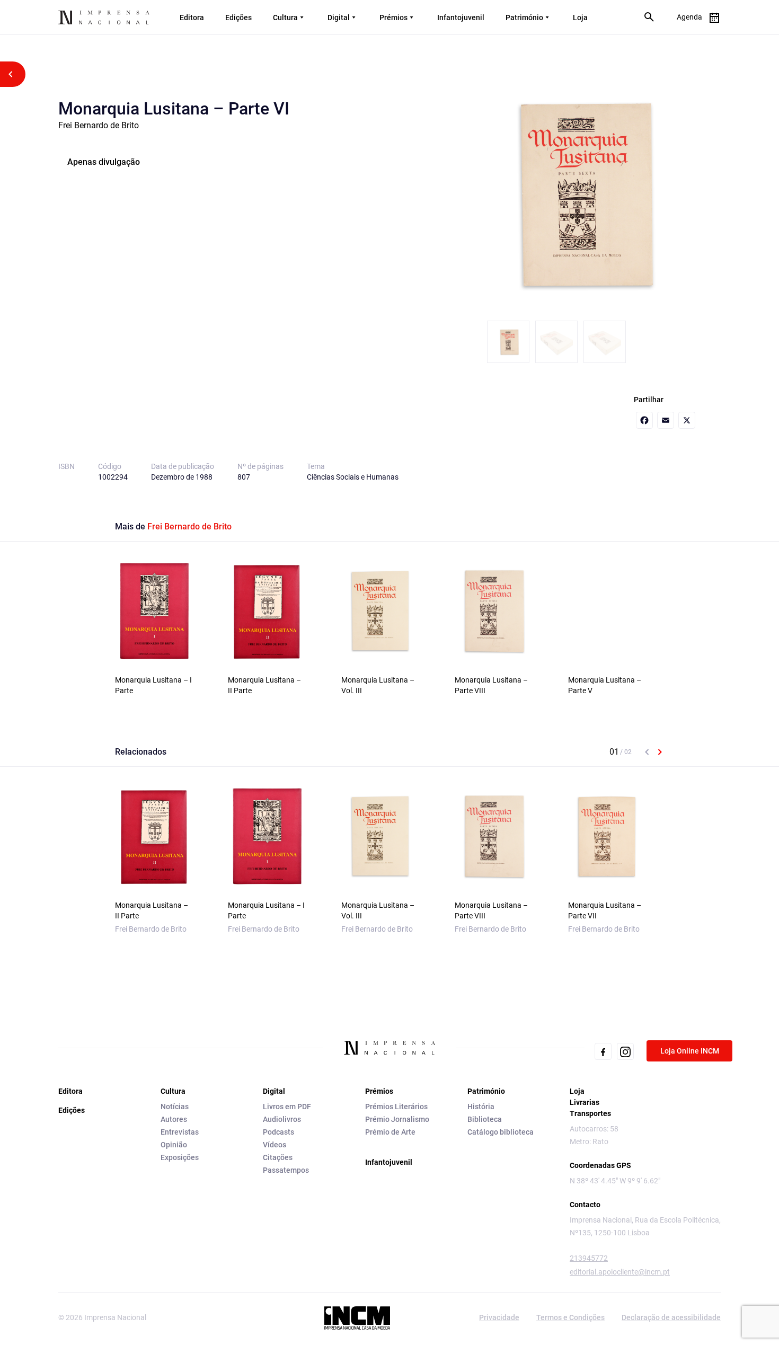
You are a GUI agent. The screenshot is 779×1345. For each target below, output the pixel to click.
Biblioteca (484, 1119)
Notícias (175, 1106)
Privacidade (499, 1317)
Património (524, 17)
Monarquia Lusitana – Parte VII (604, 910)
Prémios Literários (396, 1106)
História (480, 1106)
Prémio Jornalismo (397, 1119)
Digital (338, 17)
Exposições (180, 1157)
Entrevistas (180, 1132)
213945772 (589, 1258)
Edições (238, 17)
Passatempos (286, 1170)
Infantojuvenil (460, 17)
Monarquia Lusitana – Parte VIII (491, 685)
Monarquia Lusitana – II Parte (264, 685)
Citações (278, 1157)
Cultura (285, 17)
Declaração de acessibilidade (671, 1317)
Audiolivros (282, 1119)
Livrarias (584, 1102)
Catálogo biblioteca (500, 1132)
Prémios (393, 17)
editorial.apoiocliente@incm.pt (620, 1272)
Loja (580, 17)
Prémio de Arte (390, 1132)
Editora (192, 17)
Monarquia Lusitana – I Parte (153, 685)
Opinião (174, 1144)
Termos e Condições (570, 1317)
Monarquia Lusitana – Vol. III (377, 685)
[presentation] (647, 752)
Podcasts (278, 1132)
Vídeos (274, 1144)
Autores (174, 1119)
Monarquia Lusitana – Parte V (604, 685)
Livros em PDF (287, 1106)
